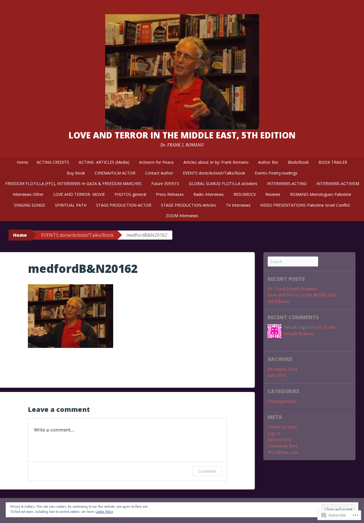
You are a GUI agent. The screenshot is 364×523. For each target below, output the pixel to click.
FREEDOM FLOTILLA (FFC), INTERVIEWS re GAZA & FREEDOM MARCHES (73, 183)
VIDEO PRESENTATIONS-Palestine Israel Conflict (305, 205)
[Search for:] (293, 262)
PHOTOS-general (130, 194)
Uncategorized (282, 401)
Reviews (272, 194)
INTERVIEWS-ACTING (287, 183)
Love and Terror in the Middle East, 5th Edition (182, 135)
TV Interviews (238, 205)
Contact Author (159, 173)
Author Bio (268, 162)
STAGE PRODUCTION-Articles (188, 205)
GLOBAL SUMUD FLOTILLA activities (223, 183)
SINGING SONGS (29, 205)
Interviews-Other (28, 194)
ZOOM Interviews (182, 215)
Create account (282, 427)
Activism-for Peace (156, 162)
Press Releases (170, 194)
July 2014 (277, 375)
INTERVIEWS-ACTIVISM (337, 183)
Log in (274, 433)
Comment (207, 471)
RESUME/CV (244, 194)
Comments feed (282, 446)
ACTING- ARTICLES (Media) (104, 162)
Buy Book (76, 173)
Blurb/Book (298, 162)
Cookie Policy (104, 512)
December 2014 (282, 369)
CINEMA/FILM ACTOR (115, 173)
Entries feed (279, 440)
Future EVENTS (165, 183)
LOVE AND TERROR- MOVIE (79, 194)
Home (22, 162)
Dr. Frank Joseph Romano (292, 289)
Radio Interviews (208, 194)
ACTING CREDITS (53, 162)
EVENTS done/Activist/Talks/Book (214, 173)
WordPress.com (283, 452)
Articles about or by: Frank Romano (216, 162)
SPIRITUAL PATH (70, 205)
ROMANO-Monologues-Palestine (320, 194)
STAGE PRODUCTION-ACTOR (123, 205)
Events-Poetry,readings (276, 173)
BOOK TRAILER (332, 162)
